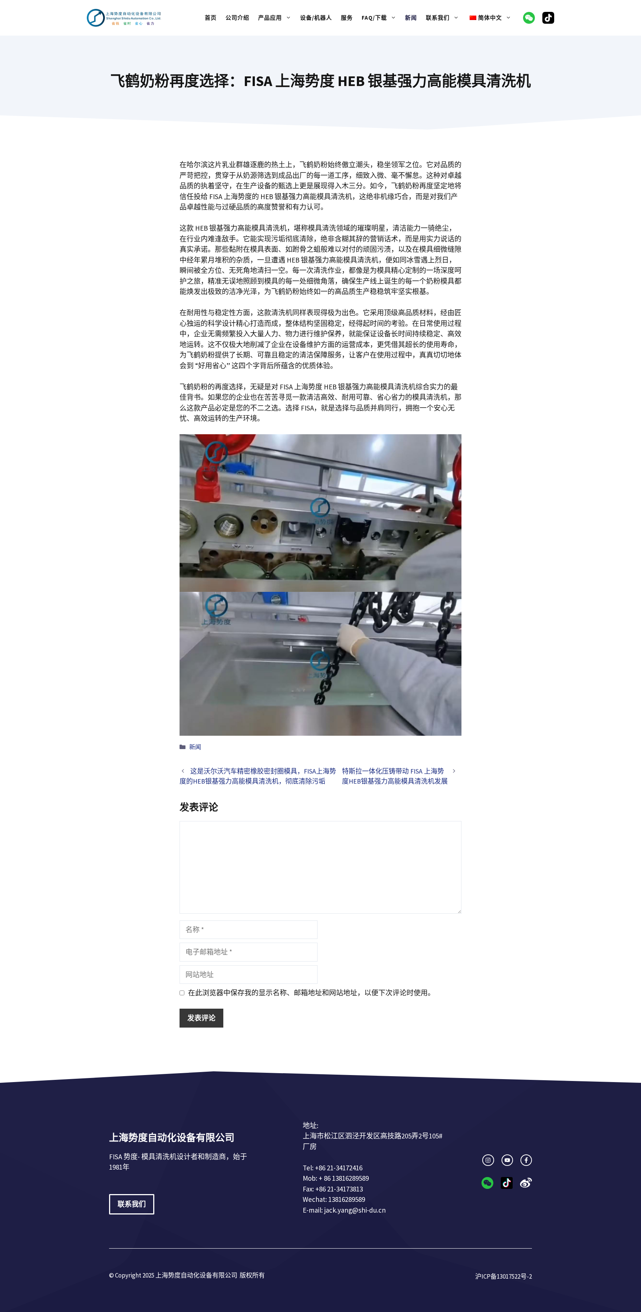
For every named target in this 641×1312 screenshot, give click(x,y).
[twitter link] (507, 1160)
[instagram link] (488, 1160)
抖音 (548, 18)
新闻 (411, 17)
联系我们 (438, 17)
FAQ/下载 (374, 17)
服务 (347, 17)
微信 (529, 18)
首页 (211, 17)
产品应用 (270, 17)
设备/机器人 (316, 17)
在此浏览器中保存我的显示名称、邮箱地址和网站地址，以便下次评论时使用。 (311, 992)
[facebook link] (526, 1160)
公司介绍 (237, 17)
